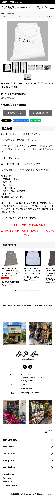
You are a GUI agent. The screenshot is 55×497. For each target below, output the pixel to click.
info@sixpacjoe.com (30, 393)
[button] (38, 7)
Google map (27, 381)
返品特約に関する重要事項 (14, 105)
